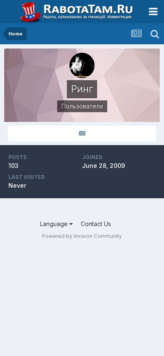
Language (54, 223)
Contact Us (96, 223)
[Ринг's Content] (82, 133)
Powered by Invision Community (82, 236)
